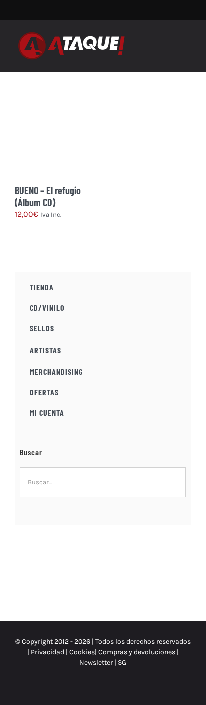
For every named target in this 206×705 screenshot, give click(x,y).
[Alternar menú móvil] (187, 41)
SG (122, 662)
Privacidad (47, 652)
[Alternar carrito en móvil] (169, 41)
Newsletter (97, 662)
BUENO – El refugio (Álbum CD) (48, 196)
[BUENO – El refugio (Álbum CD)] (58, 140)
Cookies (82, 652)
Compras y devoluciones (137, 652)
